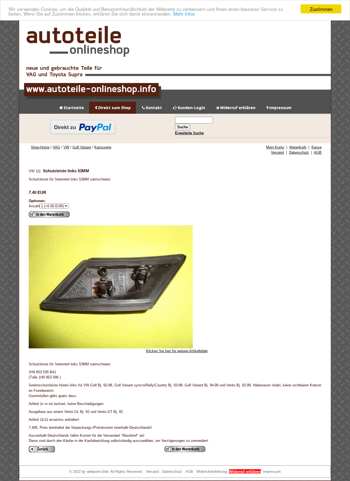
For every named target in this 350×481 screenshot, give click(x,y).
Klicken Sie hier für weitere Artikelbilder (177, 351)
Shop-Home (40, 147)
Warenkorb (297, 147)
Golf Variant (81, 147)
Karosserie (102, 147)
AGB (318, 152)
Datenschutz (299, 152)
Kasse (316, 147)
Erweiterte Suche (189, 133)
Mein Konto (275, 147)
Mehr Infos (184, 13)
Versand (277, 152)
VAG (56, 147)
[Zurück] (42, 449)
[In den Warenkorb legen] (49, 214)
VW (66, 147)
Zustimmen (321, 8)
